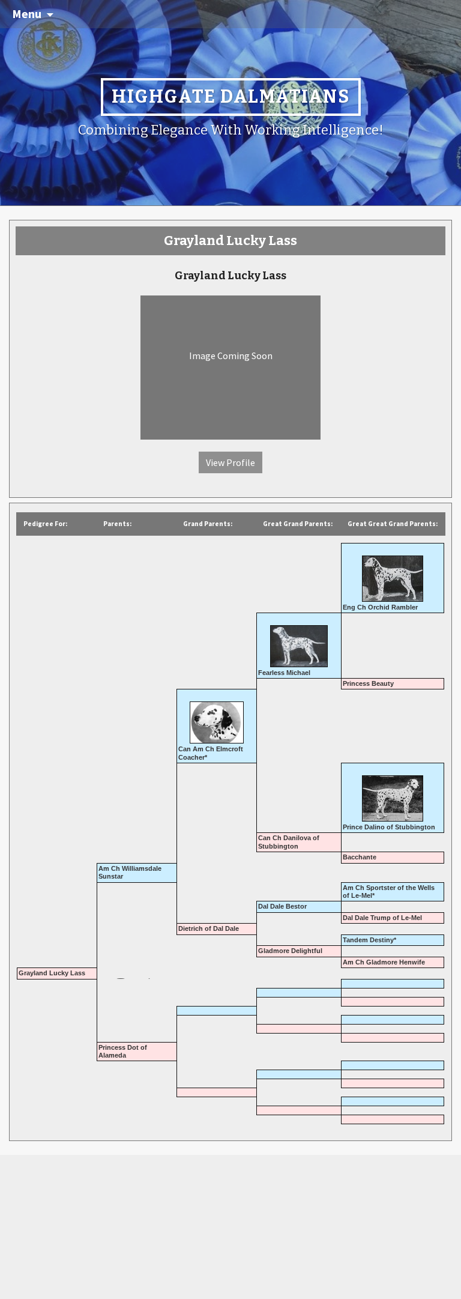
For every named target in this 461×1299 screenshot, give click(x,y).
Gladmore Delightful (290, 950)
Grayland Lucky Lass (52, 973)
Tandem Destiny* (369, 939)
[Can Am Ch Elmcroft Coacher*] (216, 718)
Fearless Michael (284, 672)
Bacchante (359, 857)
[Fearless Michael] (299, 641)
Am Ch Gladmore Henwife (384, 962)
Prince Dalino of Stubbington (389, 827)
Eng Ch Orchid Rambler (380, 607)
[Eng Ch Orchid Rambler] (392, 574)
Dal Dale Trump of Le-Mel (382, 917)
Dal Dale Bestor (282, 906)
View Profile (230, 462)
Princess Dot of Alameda (122, 1051)
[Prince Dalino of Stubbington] (392, 794)
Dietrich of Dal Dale (208, 928)
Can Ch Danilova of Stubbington (288, 841)
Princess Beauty (368, 683)
